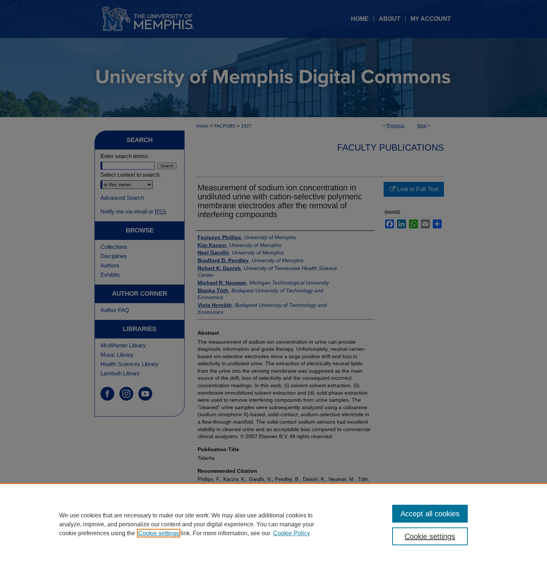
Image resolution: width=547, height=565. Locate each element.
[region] (273, 524)
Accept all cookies (430, 514)
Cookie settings (158, 533)
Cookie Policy (291, 533)
